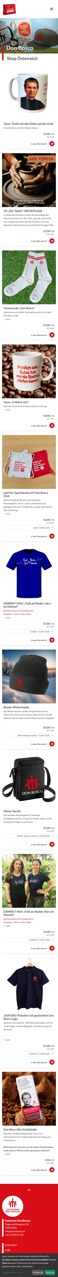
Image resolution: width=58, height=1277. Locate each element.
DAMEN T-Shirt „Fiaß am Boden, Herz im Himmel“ (29, 913)
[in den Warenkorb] (51, 143)
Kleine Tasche (12, 811)
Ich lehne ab (38, 1272)
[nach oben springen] (29, 1189)
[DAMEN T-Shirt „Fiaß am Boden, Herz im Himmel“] (29, 881)
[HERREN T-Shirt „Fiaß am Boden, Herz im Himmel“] (29, 573)
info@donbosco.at (15, 1231)
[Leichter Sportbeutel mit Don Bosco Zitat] (29, 462)
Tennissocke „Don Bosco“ (19, 308)
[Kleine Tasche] (29, 780)
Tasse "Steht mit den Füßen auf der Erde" (29, 123)
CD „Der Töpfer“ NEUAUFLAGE (23, 211)
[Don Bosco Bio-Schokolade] (29, 1099)
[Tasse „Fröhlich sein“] (29, 371)
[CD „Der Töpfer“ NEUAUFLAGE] (29, 180)
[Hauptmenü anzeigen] (53, 9)
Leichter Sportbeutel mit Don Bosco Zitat (26, 494)
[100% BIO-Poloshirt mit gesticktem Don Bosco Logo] (29, 985)
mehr (8, 319)
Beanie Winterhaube (16, 707)
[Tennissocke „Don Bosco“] (29, 277)
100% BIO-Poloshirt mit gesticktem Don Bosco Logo (29, 1017)
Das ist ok (50, 1272)
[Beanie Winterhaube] (29, 676)
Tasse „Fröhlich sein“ (16, 402)
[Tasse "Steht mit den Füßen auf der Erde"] (29, 93)
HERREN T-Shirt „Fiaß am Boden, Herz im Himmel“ (27, 605)
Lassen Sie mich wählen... (13, 1272)
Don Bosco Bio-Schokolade (20, 1129)
